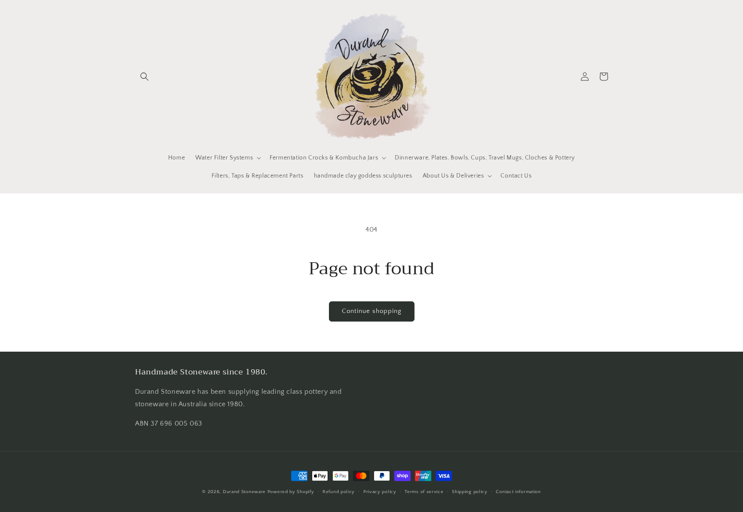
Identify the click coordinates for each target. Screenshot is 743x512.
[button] (144, 76)
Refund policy (338, 491)
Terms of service (424, 491)
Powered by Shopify (290, 491)
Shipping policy (470, 491)
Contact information (518, 491)
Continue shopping (372, 311)
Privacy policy (379, 491)
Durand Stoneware (244, 491)
